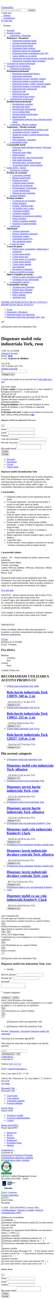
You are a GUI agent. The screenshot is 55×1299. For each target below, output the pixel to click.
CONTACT (42, 302)
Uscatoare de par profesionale (25, 279)
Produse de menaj (20, 180)
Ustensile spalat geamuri (23, 183)
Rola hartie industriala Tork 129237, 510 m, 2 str (27, 736)
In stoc (4, 644)
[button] (27, 1217)
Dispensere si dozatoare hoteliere (27, 216)
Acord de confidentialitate (18, 1118)
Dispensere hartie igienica (23, 48)
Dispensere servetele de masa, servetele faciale (33, 58)
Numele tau (6, 978)
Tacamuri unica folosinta (23, 287)
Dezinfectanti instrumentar (24, 109)
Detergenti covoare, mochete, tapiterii (29, 79)
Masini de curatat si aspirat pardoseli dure (30, 134)
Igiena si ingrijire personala (20, 272)
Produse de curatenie (18, 170)
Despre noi (11, 1132)
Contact (10, 1120)
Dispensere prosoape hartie (24, 40)
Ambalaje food (19, 297)
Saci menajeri (18, 267)
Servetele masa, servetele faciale (26, 162)
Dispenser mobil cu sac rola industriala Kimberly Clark (27, 897)
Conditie (5, 670)
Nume (4, 429)
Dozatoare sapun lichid (22, 45)
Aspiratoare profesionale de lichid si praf (30, 129)
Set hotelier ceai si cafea (23, 208)
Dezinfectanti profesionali (20, 99)
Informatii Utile (9, 1088)
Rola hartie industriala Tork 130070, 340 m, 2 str (27, 694)
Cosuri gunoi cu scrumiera (24, 259)
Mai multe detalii (9, 448)
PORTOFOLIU (22, 302)
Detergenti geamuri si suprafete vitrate (29, 86)
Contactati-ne (8, 1056)
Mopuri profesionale (21, 178)
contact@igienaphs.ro (17, 1069)
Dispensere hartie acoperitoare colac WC (30, 53)
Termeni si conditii (15, 1115)
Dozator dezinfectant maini (24, 43)
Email (4, 432)
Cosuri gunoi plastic (21, 254)
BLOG (33, 302)
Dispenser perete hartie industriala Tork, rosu (24, 788)
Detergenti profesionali (18, 68)
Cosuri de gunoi (15, 244)
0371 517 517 (15, 1064)
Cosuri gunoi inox (20, 256)
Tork (10, 356)
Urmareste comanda (16, 1100)
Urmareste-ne (8, 1150)
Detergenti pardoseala (22, 76)
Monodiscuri (18, 137)
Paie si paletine (19, 295)
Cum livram (12, 1095)
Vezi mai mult (7, 590)
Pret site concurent (10, 442)
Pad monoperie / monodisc (24, 140)
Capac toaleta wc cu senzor (24, 56)
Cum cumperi (13, 1098)
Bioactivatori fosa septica (23, 96)
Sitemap (10, 1145)
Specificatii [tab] (12, 462)
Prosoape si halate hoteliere (24, 223)
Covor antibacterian (21, 112)
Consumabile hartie (17, 142)
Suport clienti (8, 1108)
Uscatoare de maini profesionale (21, 63)
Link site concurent (10, 439)
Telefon (4, 435)
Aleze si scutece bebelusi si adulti (27, 277)
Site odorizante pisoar (22, 241)
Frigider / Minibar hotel (22, 206)
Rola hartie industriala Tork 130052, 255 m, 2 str (27, 715)
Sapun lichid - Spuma (16, 167)
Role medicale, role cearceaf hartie (27, 157)
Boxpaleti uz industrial (22, 269)
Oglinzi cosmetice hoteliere (24, 221)
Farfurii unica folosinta (22, 289)
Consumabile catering (18, 282)
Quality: (10, 969)
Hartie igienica (18, 155)
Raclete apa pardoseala (22, 185)
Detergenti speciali (20, 94)
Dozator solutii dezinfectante (25, 114)
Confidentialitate (8, 1210)
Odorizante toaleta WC (22, 239)
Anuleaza (6, 998)
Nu (3, 932)
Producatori (12, 1140)
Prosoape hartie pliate (21, 152)
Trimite (5, 451)
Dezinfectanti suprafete (22, 104)
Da (3, 924)
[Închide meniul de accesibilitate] (15, 1220)
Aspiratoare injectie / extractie (25, 132)
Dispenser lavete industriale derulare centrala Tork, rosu (27, 874)
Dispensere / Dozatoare (19, 35)
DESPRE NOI (8, 302)
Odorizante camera (20, 236)
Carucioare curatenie (21, 175)
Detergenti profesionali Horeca (26, 73)
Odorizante (13, 226)
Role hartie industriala (22, 160)
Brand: (4, 356)
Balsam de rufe (19, 91)
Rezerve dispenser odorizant (25, 234)
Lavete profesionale (21, 190)
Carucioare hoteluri (20, 211)
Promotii (10, 1137)
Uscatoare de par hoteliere (18, 66)
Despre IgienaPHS (10, 1125)
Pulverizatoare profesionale (24, 188)
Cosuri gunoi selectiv (21, 262)
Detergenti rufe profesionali (24, 89)
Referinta (5, 642)
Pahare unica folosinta (22, 292)
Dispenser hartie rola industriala (26, 51)
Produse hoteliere (16, 195)
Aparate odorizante (20, 231)
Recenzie (5, 981)
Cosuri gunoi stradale (21, 264)
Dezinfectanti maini (21, 106)
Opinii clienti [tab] (12, 467)
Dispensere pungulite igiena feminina (28, 61)
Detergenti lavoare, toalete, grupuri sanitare (31, 84)
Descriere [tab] (11, 459)
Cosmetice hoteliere (21, 213)
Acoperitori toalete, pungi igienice (27, 165)
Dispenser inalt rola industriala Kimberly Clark (29, 831)
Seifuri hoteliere (19, 203)
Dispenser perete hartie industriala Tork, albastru (25, 810)
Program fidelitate (15, 1103)
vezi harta (5, 1083)
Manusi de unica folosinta (23, 193)
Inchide (5, 454)
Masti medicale (19, 117)
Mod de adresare (9, 974)
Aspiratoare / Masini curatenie (22, 124)
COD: (4, 351)
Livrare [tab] (10, 464)
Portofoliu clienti (14, 1143)
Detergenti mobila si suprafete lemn (28, 81)
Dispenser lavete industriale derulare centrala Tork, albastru (30, 852)
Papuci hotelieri (19, 218)
